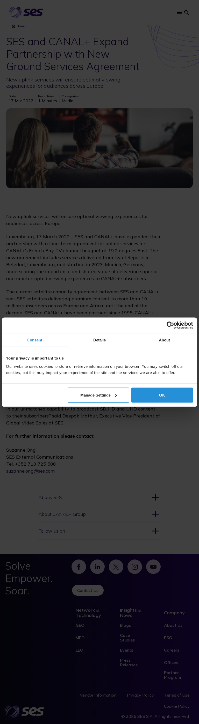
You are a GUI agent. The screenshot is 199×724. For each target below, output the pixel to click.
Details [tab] (99, 340)
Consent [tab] (34, 340)
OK (162, 395)
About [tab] (164, 340)
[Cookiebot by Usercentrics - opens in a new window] (170, 325)
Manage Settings (95, 395)
